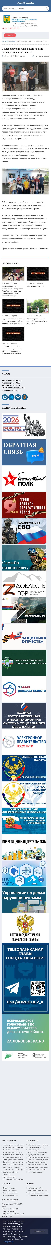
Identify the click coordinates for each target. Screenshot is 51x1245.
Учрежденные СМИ (35, 1188)
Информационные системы (38, 1190)
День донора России (35, 286)
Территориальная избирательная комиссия (19, 1145)
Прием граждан (33, 1150)
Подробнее (8, 1242)
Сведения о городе (10, 1193)
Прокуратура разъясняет (37, 1162)
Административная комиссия (13, 1157)
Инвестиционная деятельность (14, 1155)
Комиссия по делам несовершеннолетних (18, 1165)
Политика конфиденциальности (39, 1195)
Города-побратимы (10, 1195)
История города (9, 1188)
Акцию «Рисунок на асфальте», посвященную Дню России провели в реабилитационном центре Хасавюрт (12, 291)
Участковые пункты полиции (38, 1165)
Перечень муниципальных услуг (39, 1157)
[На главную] (20, 18)
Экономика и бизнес (10, 1172)
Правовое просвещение (37, 1169)
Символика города (10, 1190)
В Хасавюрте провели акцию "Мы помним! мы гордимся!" (36, 321)
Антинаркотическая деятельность (15, 1160)
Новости (46, 56)
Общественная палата (11, 1150)
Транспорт (7, 1174)
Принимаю (39, 1232)
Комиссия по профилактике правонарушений (19, 1162)
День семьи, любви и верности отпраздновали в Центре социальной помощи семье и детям (12, 350)
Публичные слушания (35, 1172)
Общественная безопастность (14, 1152)
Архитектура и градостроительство (16, 1167)
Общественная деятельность (13, 1147)
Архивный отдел (9, 1177)
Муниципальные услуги (36, 1155)
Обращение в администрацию (39, 1145)
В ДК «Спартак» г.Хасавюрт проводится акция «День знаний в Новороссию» (13, 321)
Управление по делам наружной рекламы (18, 1169)
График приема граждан (36, 1147)
